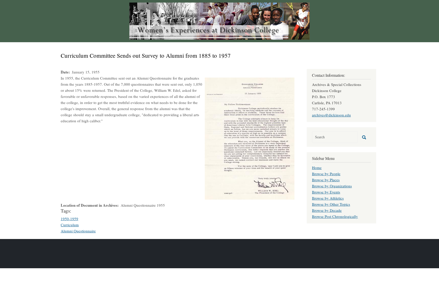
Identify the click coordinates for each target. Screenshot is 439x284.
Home (317, 167)
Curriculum (70, 224)
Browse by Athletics (328, 198)
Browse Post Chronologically (335, 216)
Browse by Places (326, 179)
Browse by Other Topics (331, 204)
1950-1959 (69, 218)
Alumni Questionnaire (78, 230)
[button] (249, 137)
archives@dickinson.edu (331, 114)
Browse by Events (326, 192)
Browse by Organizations (332, 185)
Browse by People (326, 173)
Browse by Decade (327, 210)
